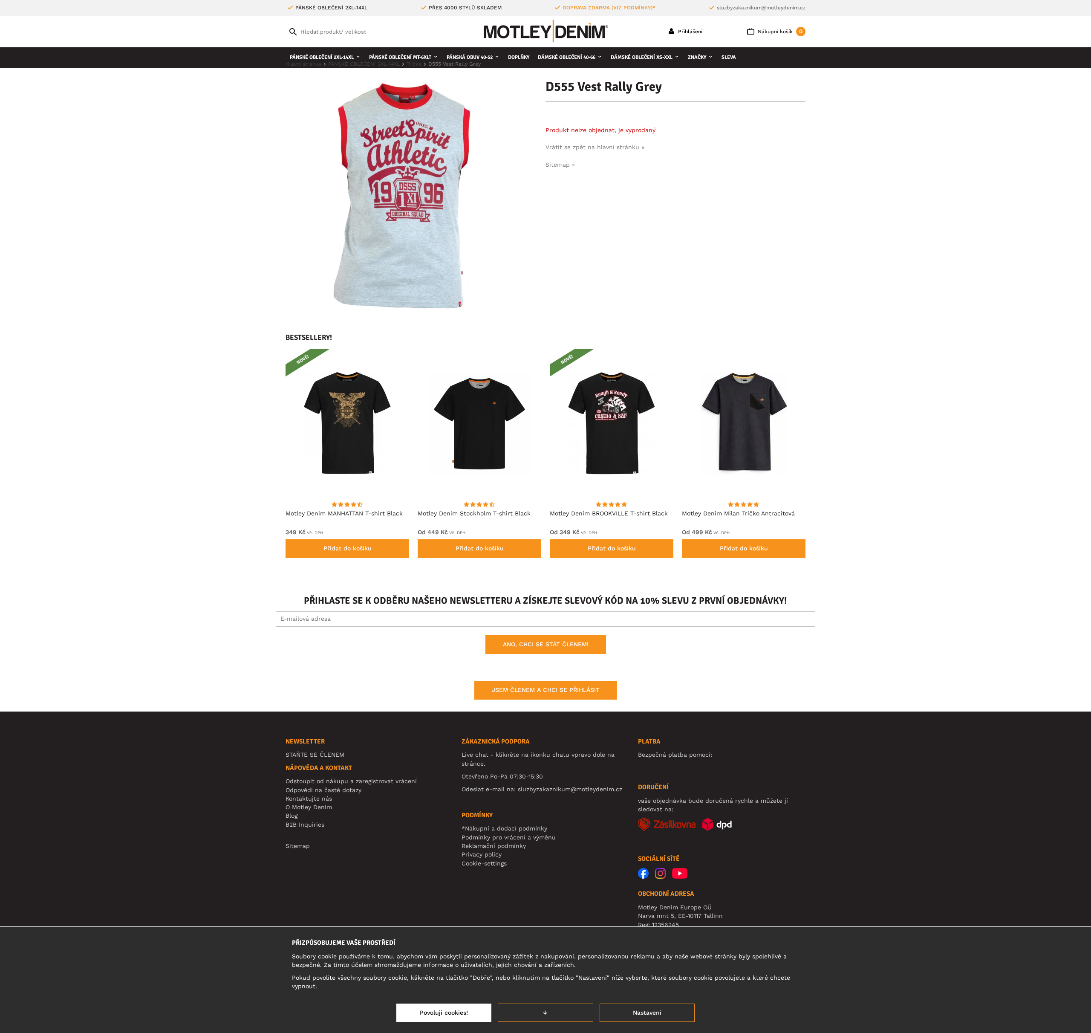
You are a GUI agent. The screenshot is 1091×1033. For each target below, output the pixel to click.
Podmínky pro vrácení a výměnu (509, 837)
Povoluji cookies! (444, 1012)
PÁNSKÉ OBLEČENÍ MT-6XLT (400, 57)
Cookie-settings (484, 863)
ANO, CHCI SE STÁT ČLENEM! (546, 644)
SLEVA (729, 57)
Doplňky (518, 57)
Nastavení (647, 1012)
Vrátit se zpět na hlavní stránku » (595, 147)
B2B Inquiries (305, 824)
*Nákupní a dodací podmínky (504, 828)
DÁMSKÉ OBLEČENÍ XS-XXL (641, 57)
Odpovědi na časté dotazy (323, 790)
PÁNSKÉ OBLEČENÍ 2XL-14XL (322, 57)
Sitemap (298, 845)
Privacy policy (482, 854)
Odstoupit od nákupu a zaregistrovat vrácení (351, 781)
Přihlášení (689, 32)
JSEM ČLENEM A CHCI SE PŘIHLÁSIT (546, 689)
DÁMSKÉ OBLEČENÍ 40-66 (566, 57)
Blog (291, 815)
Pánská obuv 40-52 (470, 57)
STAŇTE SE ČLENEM (315, 754)
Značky (697, 57)
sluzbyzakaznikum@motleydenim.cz (761, 8)
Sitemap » (560, 164)
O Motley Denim (309, 807)
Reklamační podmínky (494, 845)
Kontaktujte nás (309, 798)
